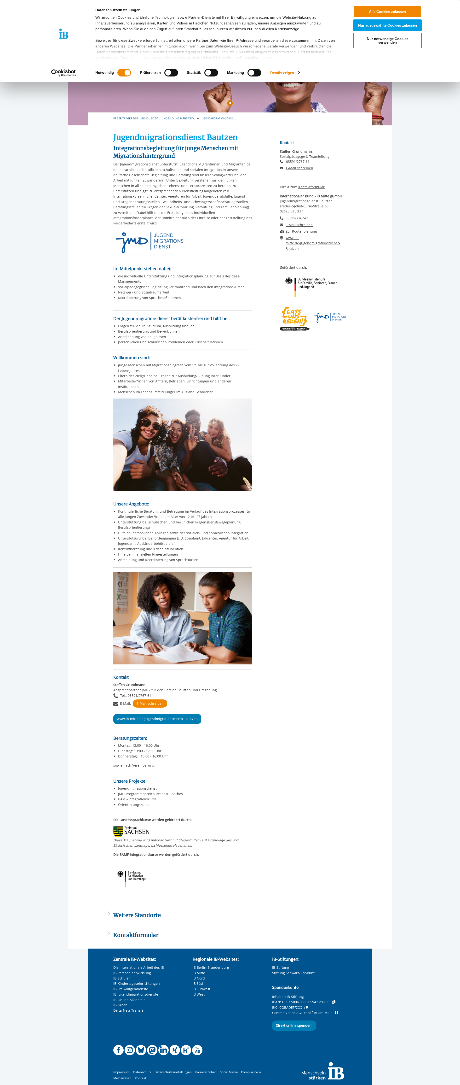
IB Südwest (201, 989)
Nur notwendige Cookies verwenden (387, 40)
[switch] (171, 72)
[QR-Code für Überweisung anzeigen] (336, 1013)
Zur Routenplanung (301, 231)
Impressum (121, 1072)
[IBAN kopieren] (333, 1002)
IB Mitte (199, 973)
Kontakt (140, 1078)
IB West (199, 994)
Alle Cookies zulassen (387, 12)
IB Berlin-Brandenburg (211, 967)
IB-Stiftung (280, 967)
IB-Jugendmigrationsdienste (135, 994)
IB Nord (199, 978)
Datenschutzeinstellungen (173, 1072)
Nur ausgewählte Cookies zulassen (387, 25)
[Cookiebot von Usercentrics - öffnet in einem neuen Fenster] (64, 72)
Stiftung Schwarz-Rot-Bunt (293, 973)
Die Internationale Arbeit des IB (138, 967)
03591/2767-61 (298, 161)
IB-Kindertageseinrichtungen (136, 983)
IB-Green (120, 1005)
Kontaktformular (311, 187)
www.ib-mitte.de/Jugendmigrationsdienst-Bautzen (157, 718)
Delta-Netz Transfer (129, 1010)
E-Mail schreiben (150, 703)
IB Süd (198, 983)
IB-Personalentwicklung (132, 973)
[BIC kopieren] (306, 1007)
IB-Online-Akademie (129, 999)
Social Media (229, 1072)
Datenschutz (142, 1072)
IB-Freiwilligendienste (130, 989)
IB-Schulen (122, 978)
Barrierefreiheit (206, 1072)
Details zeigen (282, 73)
